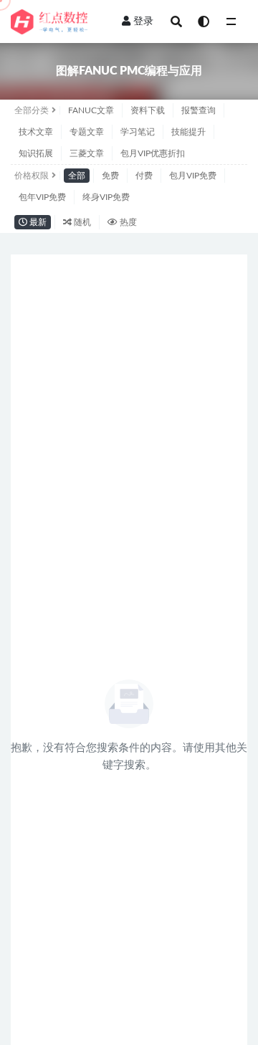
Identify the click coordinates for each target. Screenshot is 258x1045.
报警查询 (198, 110)
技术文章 (36, 132)
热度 (127, 222)
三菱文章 (87, 153)
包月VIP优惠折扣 (152, 153)
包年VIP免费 (42, 197)
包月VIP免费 (192, 175)
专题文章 (87, 132)
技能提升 (188, 132)
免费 (110, 175)
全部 (76, 175)
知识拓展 (36, 153)
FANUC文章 (91, 110)
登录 (143, 21)
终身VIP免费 (106, 197)
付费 (144, 175)
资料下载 (147, 110)
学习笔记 (137, 132)
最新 (37, 222)
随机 (81, 222)
